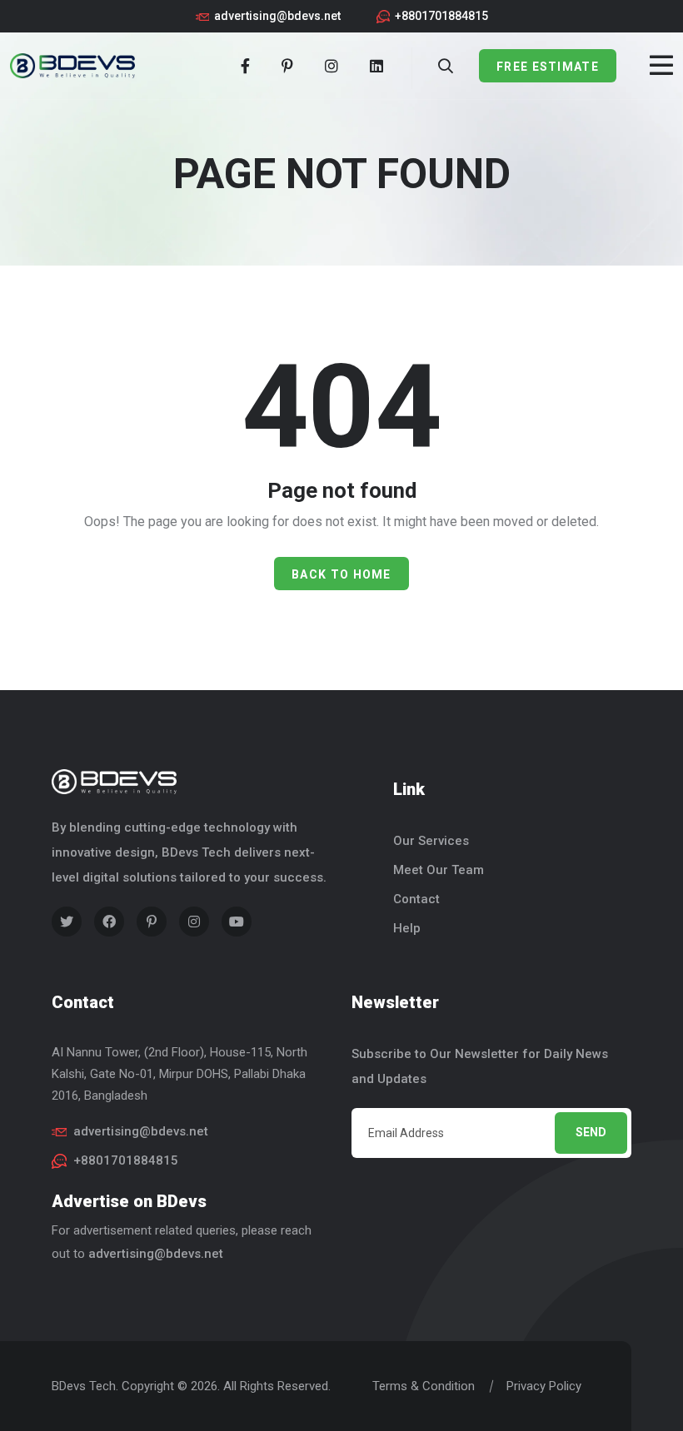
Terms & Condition (423, 1386)
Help (407, 928)
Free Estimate (547, 66)
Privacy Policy (543, 1386)
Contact (416, 899)
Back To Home (341, 574)
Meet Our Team (438, 869)
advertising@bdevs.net (277, 15)
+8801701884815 (441, 15)
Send (591, 1132)
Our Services (431, 840)
